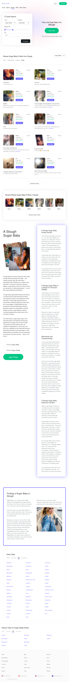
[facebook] (3, 679)
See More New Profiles (34, 215)
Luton (27, 593)
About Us (49, 654)
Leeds (25, 645)
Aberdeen (9, 562)
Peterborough (29, 610)
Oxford (27, 607)
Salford (46, 576)
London (3, 635)
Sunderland (47, 600)
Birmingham (4, 638)
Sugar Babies (11, 60)
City (5, 32)
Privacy (48, 661)
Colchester (9, 603)
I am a (5, 20)
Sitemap (48, 671)
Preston (47, 566)
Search (8, 7)
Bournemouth (10, 586)
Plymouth (28, 613)
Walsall (46, 603)
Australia (24, 558)
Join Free (52, 30)
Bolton (8, 583)
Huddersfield (29, 573)
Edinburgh (49, 635)
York (46, 613)
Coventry (9, 607)
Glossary (49, 667)
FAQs (17, 7)
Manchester (4, 642)
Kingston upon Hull (30, 579)
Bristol (25, 638)
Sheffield (47, 579)
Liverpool (28, 586)
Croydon (9, 613)
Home (3, 7)
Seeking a (20, 20)
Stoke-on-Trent (48, 596)
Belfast (8, 569)
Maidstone (28, 596)
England (17, 60)
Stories (25, 657)
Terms (48, 657)
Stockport (47, 593)
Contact (25, 661)
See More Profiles (34, 183)
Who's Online (23, 7)
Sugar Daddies (5, 661)
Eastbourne (28, 566)
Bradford (9, 590)
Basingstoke (9, 566)
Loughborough (29, 590)
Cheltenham (9, 600)
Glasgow (4, 645)
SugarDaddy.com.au (57, 676)
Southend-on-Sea (49, 590)
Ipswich (27, 576)
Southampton (48, 586)
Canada (13, 558)
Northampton (29, 600)
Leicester (28, 583)
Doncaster (28, 562)
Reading (47, 569)
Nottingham (27, 642)
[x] (5, 679)
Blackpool (9, 579)
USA (8, 558)
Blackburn (9, 576)
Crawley (9, 610)
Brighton (9, 593)
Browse (13, 7)
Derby (8, 617)
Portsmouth (47, 562)
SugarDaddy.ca (23, 676)
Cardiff (48, 638)
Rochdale (47, 573)
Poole (27, 617)
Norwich (28, 603)
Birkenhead (9, 573)
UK (19, 558)
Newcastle (26, 635)
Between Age (7, 27)
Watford (47, 607)
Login (55, 3)
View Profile (19, 78)
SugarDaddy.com (7, 676)
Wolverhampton (48, 610)
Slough (46, 583)
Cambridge (9, 596)
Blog (25, 654)
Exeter (27, 569)
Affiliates (48, 664)
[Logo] (6, 4)
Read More (49, 107)
